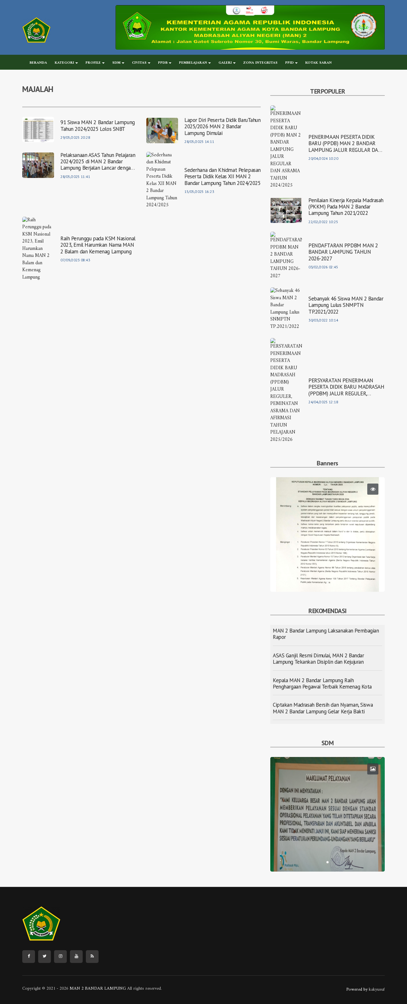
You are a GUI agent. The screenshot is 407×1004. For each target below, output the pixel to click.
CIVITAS (139, 63)
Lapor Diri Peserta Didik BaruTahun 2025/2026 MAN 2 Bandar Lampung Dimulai (222, 127)
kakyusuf (377, 989)
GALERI (225, 63)
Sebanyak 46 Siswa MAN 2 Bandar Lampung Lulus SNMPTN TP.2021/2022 (345, 305)
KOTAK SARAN (318, 63)
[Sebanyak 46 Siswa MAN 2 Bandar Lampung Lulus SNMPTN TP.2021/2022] (286, 308)
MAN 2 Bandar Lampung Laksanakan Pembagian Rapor (326, 633)
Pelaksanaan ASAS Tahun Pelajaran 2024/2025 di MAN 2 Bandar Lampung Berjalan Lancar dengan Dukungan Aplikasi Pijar (97, 165)
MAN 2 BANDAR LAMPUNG (97, 989)
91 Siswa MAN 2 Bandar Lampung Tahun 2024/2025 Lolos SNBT (97, 125)
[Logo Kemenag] (36, 30)
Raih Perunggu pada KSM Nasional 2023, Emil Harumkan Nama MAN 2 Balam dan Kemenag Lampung (97, 245)
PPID (289, 63)
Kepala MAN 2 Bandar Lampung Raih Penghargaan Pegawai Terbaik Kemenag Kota (322, 683)
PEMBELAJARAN (193, 63)
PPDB (163, 63)
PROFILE (93, 63)
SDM (116, 63)
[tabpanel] (327, 534)
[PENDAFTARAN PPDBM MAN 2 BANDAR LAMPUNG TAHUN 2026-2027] (286, 256)
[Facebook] (28, 956)
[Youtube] (76, 956)
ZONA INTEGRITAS (260, 63)
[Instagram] (60, 956)
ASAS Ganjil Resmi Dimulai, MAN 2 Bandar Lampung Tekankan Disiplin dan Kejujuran (318, 658)
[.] (327, 814)
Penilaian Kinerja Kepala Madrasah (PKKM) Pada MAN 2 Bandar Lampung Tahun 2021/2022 (345, 207)
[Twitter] (44, 956)
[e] (250, 27)
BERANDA (38, 63)
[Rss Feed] (92, 956)
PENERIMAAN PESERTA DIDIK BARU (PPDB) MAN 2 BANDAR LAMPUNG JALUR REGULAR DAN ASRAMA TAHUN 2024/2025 (345, 146)
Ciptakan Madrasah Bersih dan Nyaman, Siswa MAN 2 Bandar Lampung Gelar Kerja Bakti (323, 708)
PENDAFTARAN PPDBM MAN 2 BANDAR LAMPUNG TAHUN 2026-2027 (343, 252)
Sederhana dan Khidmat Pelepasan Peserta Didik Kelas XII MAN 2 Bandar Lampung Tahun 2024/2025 (222, 176)
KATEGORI (64, 63)
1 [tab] (328, 582)
